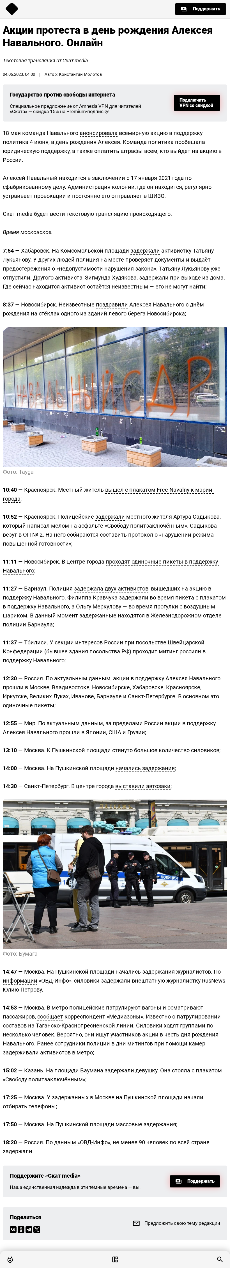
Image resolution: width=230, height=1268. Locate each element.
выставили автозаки (143, 786)
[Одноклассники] (21, 1229)
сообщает (50, 1016)
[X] (36, 1229)
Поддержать (206, 9)
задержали (145, 250)
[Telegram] (29, 1229)
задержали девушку (131, 1070)
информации (20, 980)
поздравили (112, 304)
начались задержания (145, 768)
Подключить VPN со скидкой (196, 102)
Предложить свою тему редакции (182, 1223)
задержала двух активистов (111, 588)
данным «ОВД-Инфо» (82, 1142)
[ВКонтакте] (13, 1229)
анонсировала (99, 133)
